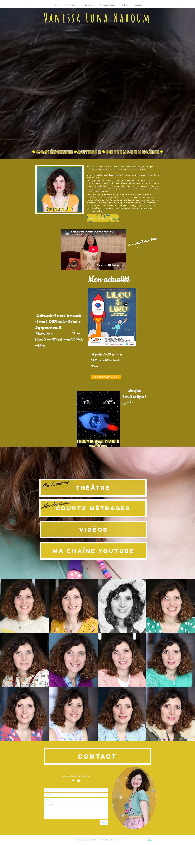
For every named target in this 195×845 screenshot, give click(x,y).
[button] (24, 606)
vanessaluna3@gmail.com (75, 775)
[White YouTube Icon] (79, 780)
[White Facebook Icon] (73, 780)
